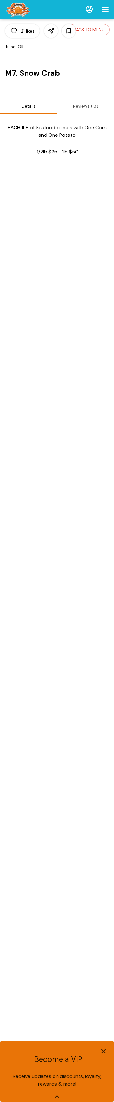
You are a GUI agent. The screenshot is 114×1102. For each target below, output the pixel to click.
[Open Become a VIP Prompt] (57, 1096)
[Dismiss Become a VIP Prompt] (103, 1051)
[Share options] (51, 31)
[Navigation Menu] (105, 9)
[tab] (28, 106)
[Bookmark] (69, 31)
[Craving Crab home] (33, 9)
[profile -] (89, 9)
